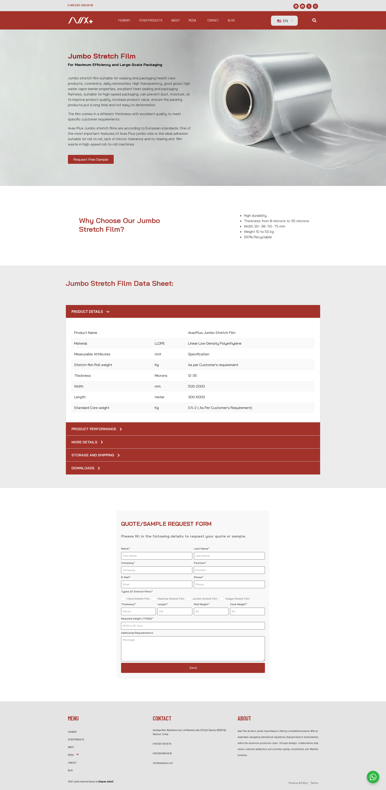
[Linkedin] (296, 6)
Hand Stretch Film (138, 598)
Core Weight (238, 604)
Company (127, 563)
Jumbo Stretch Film (204, 598)
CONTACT (213, 20)
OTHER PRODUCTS (150, 20)
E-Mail (125, 577)
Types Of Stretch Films (136, 591)
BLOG (231, 20)
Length (162, 604)
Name (125, 548)
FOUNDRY (124, 20)
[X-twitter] (309, 6)
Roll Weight (201, 604)
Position (200, 563)
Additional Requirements (137, 632)
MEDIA (192, 20)
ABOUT (175, 20)
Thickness (128, 604)
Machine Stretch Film (171, 598)
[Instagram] (315, 6)
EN (285, 21)
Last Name (201, 548)
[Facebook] (302, 6)
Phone (198, 577)
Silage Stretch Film (237, 598)
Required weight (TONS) (137, 618)
